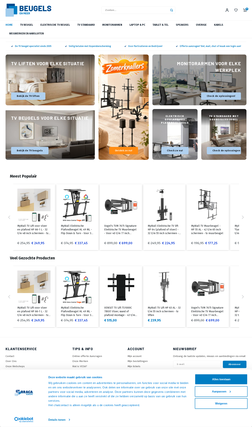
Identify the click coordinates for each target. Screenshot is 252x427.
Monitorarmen (112, 24)
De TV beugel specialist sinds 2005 (33, 46)
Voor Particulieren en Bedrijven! (145, 46)
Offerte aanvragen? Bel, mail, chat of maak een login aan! (210, 46)
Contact (10, 356)
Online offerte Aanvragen (87, 356)
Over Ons (11, 361)
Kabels (218, 24)
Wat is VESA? (79, 366)
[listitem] (34, 217)
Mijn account (134, 356)
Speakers (182, 24)
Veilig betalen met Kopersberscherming (90, 46)
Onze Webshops (15, 366)
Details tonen (56, 419)
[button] (9, 217)
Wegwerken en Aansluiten (26, 33)
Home (9, 24)
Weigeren (221, 403)
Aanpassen (219, 391)
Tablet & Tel (160, 24)
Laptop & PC (137, 24)
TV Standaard (86, 24)
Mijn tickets (133, 366)
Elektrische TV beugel (55, 24)
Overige (201, 24)
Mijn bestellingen (137, 361)
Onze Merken (80, 361)
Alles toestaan (221, 379)
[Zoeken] (171, 10)
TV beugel (26, 24)
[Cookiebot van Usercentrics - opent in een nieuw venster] (24, 420)
